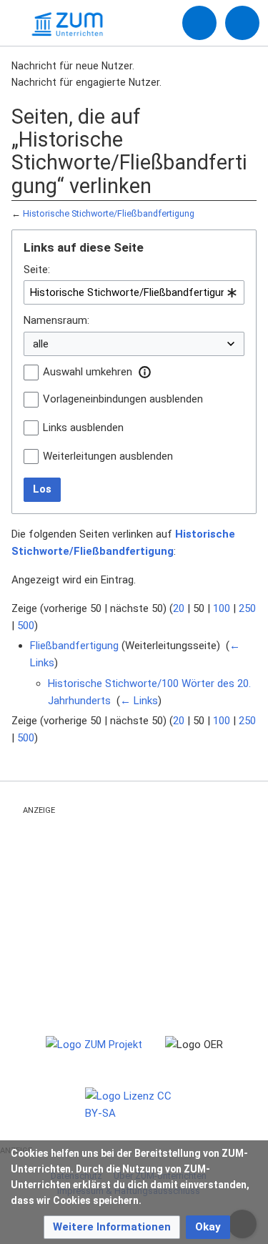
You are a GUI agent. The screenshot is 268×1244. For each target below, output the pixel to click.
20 (178, 608)
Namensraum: (56, 320)
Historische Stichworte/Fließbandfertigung (108, 213)
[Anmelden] (199, 23)
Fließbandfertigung (74, 645)
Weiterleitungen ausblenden (108, 456)
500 (25, 625)
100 (221, 608)
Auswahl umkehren (87, 371)
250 (247, 608)
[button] (144, 371)
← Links (139, 700)
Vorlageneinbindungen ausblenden (123, 399)
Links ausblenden (83, 427)
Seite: (37, 269)
